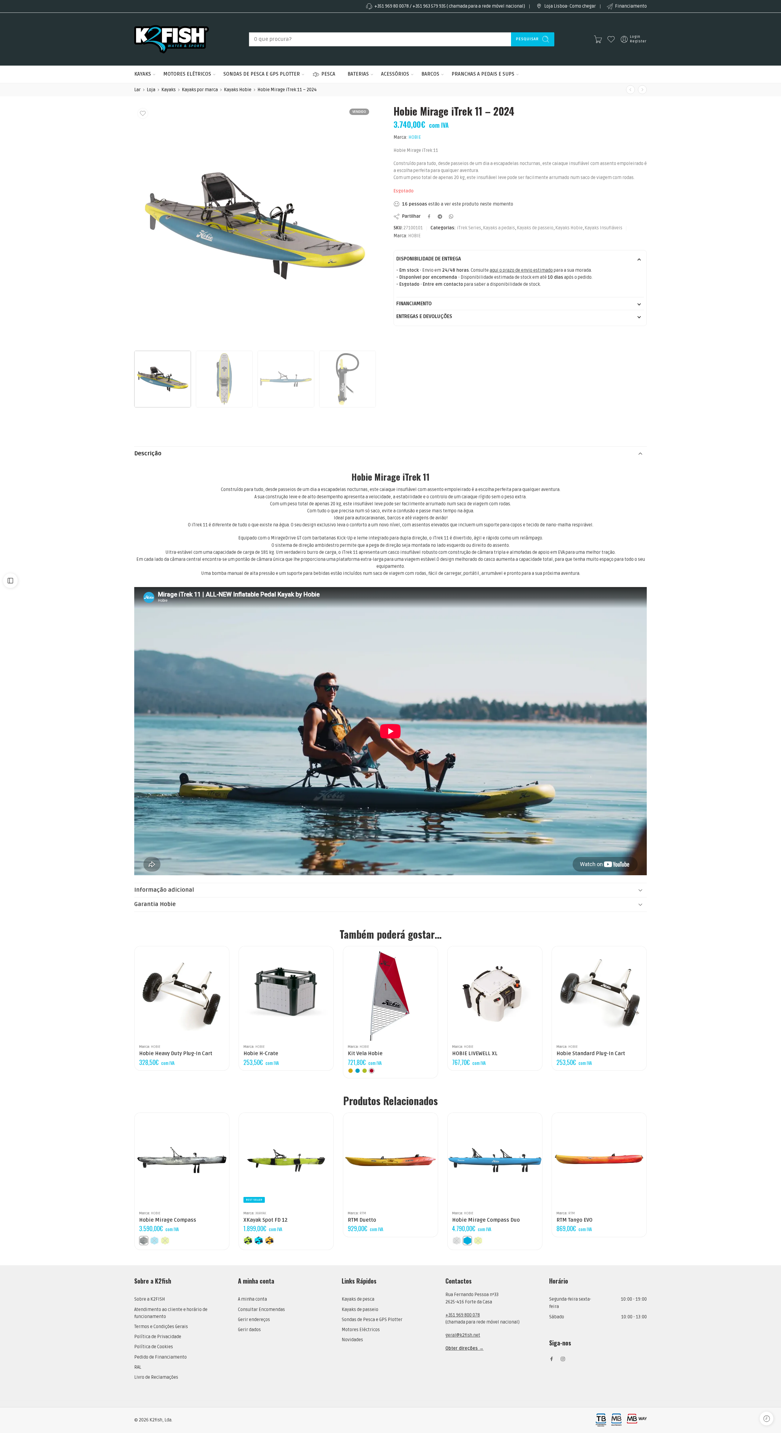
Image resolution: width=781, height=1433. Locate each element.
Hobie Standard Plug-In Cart (590, 1054)
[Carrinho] (598, 39)
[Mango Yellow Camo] (269, 1240)
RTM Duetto (362, 1220)
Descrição (147, 453)
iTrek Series (469, 228)
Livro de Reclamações (156, 1377)
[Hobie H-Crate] (286, 993)
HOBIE (414, 137)
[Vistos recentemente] (766, 1418)
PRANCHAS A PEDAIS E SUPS (483, 74)
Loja (151, 89)
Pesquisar (527, 39)
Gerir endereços (254, 1319)
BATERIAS (358, 74)
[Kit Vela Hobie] (390, 993)
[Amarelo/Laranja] (350, 1070)
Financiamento (631, 6)
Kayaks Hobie (237, 89)
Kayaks (168, 89)
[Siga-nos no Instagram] (563, 1359)
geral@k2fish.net (462, 1335)
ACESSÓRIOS (395, 74)
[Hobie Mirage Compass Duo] (495, 1160)
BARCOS (430, 74)
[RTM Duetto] (390, 1160)
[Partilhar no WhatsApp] (451, 216)
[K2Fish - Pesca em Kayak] (171, 39)
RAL (137, 1367)
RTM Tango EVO (574, 1220)
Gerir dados (249, 1329)
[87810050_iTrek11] (254, 226)
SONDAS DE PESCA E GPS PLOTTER (261, 74)
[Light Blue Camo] (258, 1240)
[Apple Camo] (248, 1240)
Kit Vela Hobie (365, 1054)
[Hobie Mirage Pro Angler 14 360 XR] (630, 89)
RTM (363, 1213)
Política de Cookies (153, 1346)
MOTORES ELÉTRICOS (187, 74)
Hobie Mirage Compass (167, 1220)
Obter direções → (464, 1348)
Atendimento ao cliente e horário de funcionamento (170, 1313)
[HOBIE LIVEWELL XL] (495, 993)
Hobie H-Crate (260, 1054)
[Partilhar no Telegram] (439, 216)
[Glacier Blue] (154, 1240)
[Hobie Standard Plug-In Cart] (599, 993)
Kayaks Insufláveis (603, 228)
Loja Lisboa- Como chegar (570, 6)
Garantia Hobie (155, 904)
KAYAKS (142, 74)
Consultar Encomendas (261, 1309)
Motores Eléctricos (361, 1329)
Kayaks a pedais (499, 228)
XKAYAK (260, 1213)
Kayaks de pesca (358, 1299)
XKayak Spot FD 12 (265, 1220)
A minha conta (252, 1299)
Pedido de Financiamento (160, 1357)
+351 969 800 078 (462, 1315)
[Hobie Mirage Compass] (182, 1160)
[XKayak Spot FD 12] (286, 1160)
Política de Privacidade (157, 1336)
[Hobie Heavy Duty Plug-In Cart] (182, 993)
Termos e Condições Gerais (161, 1326)
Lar (137, 89)
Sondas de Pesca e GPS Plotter (372, 1319)
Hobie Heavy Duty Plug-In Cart (175, 1054)
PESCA (328, 74)
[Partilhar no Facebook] (429, 216)
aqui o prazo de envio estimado (521, 270)
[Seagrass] (165, 1240)
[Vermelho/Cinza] (371, 1070)
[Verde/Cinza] (364, 1070)
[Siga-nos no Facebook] (551, 1358)
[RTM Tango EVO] (599, 1160)
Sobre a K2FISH (149, 1299)
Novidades (352, 1339)
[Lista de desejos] (143, 113)
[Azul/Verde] (357, 1070)
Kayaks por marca (200, 89)
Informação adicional (164, 890)
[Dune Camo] (143, 1240)
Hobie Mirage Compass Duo (486, 1220)
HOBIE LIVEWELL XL (475, 1054)
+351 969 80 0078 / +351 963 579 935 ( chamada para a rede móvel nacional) (449, 6)
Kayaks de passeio (535, 228)
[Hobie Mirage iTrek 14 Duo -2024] (642, 89)
